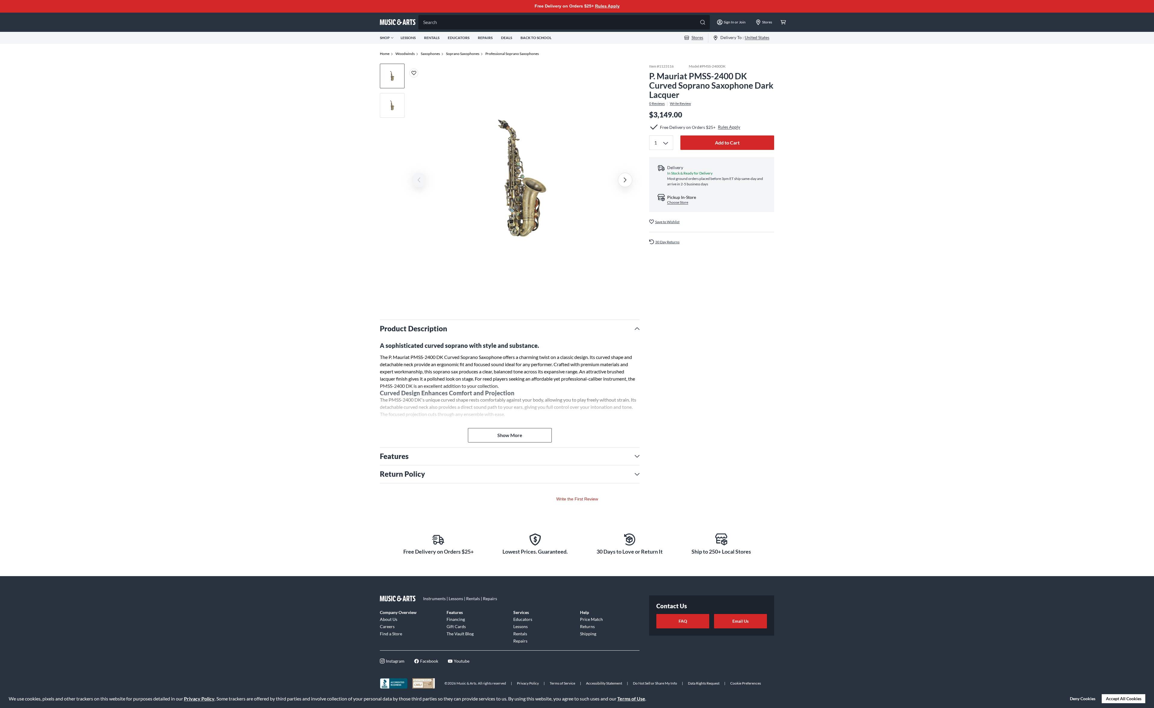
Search (430, 22)
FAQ (683, 621)
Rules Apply (607, 6)
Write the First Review (577, 499)
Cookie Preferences (745, 683)
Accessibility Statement (604, 683)
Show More (509, 435)
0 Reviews (657, 104)
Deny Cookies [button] (1082, 698)
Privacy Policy (199, 698)
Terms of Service (562, 683)
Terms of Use (631, 698)
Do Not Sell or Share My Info (655, 683)
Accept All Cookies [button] (1123, 698)
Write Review (680, 104)
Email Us (740, 621)
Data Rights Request (703, 683)
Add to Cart (727, 142)
